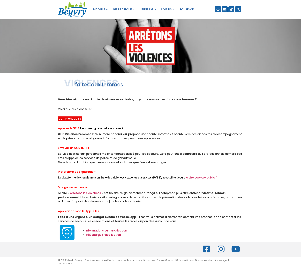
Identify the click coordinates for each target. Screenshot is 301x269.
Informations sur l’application (106, 230)
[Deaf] (231, 9)
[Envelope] (225, 9)
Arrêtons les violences (86, 193)
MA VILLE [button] (98, 9)
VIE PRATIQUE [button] (122, 9)
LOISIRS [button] (166, 9)
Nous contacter (125, 260)
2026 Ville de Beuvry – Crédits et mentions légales (87, 260)
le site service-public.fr (202, 177)
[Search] (238, 9)
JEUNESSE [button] (146, 9)
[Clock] (218, 9)
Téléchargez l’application (103, 235)
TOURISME (187, 9)
